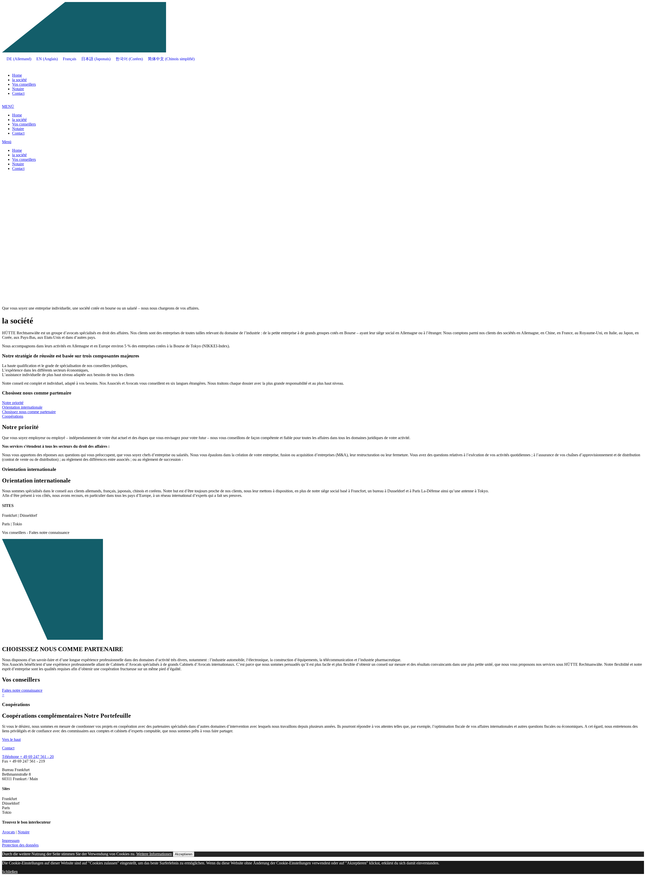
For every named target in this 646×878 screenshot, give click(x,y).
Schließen (10, 871)
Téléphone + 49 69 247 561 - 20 (28, 756)
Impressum (10, 840)
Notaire (18, 89)
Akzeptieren (183, 854)
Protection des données (20, 845)
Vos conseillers (24, 84)
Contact (18, 93)
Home (17, 75)
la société (19, 80)
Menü (6, 142)
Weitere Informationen (154, 854)
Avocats (8, 832)
